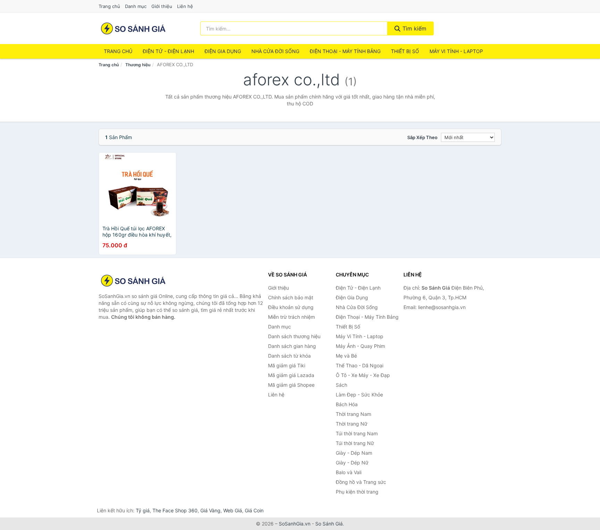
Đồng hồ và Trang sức (361, 482)
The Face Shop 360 (175, 510)
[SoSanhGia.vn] (133, 28)
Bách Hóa (347, 404)
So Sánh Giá (329, 524)
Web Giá (232, 510)
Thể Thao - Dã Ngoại (359, 365)
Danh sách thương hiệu (294, 336)
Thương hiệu (137, 64)
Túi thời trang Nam (357, 433)
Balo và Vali (348, 472)
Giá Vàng (210, 510)
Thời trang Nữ (351, 424)
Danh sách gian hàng (292, 346)
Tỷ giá (143, 510)
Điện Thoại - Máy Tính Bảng (345, 51)
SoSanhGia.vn (294, 524)
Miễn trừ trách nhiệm (291, 317)
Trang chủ (109, 6)
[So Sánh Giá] (133, 280)
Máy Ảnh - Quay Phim (360, 346)
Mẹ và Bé (346, 356)
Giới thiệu (161, 6)
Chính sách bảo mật (290, 297)
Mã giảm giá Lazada (291, 375)
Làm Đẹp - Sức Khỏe (359, 395)
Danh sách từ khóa (289, 356)
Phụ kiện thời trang (357, 492)
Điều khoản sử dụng (291, 307)
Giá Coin (254, 510)
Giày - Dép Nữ (352, 462)
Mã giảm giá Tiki (286, 365)
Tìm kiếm (413, 28)
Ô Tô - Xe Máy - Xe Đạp (363, 375)
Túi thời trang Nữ (355, 443)
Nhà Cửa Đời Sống (275, 51)
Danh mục (136, 6)
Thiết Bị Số (405, 51)
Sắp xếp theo (422, 137)
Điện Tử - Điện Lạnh (168, 51)
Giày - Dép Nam (354, 453)
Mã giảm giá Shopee (291, 385)
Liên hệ (185, 6)
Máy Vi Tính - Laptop (456, 51)
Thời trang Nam (353, 414)
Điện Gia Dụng (223, 51)
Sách (341, 385)
